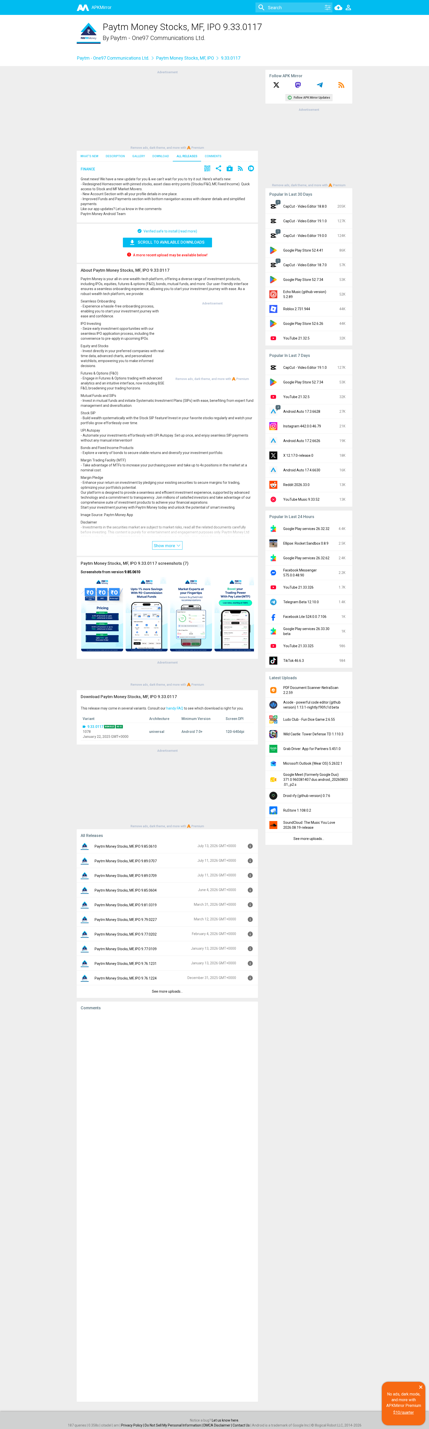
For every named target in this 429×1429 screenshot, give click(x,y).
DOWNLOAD (160, 156)
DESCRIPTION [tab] (115, 156)
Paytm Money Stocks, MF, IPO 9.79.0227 (126, 920)
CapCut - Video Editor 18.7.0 (305, 265)
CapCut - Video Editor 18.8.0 (305, 206)
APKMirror (101, 7)
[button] (207, 169)
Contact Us (241, 1425)
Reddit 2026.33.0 (296, 485)
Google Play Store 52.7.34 (303, 280)
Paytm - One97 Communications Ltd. (157, 38)
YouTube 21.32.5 (296, 338)
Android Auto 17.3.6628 (301, 412)
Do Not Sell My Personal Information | (174, 1425)
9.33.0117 (95, 727)
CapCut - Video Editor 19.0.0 (305, 236)
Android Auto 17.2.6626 (301, 441)
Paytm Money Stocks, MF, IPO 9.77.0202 (126, 934)
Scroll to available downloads (171, 242)
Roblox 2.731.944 (296, 309)
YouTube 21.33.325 (298, 646)
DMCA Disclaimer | (218, 1425)
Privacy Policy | (133, 1425)
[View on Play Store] (230, 169)
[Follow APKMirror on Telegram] (320, 87)
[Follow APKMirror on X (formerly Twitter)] (276, 87)
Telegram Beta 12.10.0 (301, 602)
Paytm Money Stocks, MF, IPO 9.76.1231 (126, 964)
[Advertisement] (167, 109)
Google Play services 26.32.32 (306, 529)
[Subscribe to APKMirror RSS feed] (341, 87)
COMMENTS (213, 156)
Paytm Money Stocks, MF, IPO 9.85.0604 (126, 890)
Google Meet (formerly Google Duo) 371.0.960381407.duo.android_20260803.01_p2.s (315, 780)
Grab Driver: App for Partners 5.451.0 (312, 749)
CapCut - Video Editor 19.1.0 (305, 221)
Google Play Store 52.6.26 (303, 324)
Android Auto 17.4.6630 (301, 470)
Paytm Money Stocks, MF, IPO (185, 58)
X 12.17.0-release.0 (298, 455)
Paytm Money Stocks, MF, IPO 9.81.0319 (126, 905)
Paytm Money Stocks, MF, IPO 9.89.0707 (126, 861)
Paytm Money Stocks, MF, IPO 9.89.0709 (126, 876)
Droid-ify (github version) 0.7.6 (306, 796)
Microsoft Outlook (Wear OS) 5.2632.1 (312, 763)
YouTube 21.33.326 (298, 587)
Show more (165, 545)
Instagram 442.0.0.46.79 (302, 426)
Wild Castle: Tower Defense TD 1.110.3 (313, 734)
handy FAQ (174, 708)
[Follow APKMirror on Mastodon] (298, 87)
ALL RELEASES (187, 156)
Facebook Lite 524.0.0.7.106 (304, 617)
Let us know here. (225, 1420)
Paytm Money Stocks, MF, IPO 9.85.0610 (126, 846)
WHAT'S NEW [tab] (89, 156)
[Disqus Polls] (167, 1077)
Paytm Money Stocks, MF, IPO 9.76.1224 (126, 978)
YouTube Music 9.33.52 (301, 499)
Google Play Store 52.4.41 (303, 250)
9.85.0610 (132, 572)
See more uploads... (167, 991)
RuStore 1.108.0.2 (297, 810)
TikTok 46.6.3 (293, 661)
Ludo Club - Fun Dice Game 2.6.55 (309, 719)
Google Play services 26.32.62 (306, 558)
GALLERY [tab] (138, 156)
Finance (88, 169)
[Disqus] (167, 1206)
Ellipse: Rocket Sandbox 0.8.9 (305, 543)
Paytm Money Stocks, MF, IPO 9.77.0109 (126, 949)
